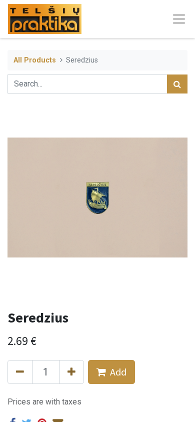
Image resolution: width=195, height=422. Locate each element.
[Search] (177, 84)
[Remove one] (20, 372)
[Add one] (71, 372)
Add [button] (118, 372)
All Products (35, 60)
